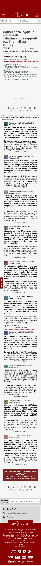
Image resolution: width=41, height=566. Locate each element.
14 (15, 110)
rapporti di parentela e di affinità (18, 58)
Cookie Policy (23, 542)
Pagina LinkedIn (29, 550)
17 (26, 110)
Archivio (20, 544)
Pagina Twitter (24, 550)
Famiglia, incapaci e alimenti (28, 116)
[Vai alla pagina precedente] (4, 108)
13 (10, 110)
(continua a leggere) (20, 151)
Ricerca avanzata (38, 21)
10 (25, 108)
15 (20, 110)
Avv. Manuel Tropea (27, 532)
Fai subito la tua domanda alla (20, 475)
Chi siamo (32, 542)
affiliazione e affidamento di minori (19, 73)
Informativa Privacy (11, 542)
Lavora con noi (20, 547)
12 (35, 108)
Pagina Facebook (19, 550)
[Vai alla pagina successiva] (31, 110)
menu (3, 14)
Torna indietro (21, 98)
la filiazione (12, 64)
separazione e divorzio (15, 59)
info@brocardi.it (26, 541)
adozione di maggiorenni (16, 66)
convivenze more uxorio (16, 79)
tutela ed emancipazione (16, 71)
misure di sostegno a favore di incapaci (21, 74)
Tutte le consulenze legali (9, 116)
